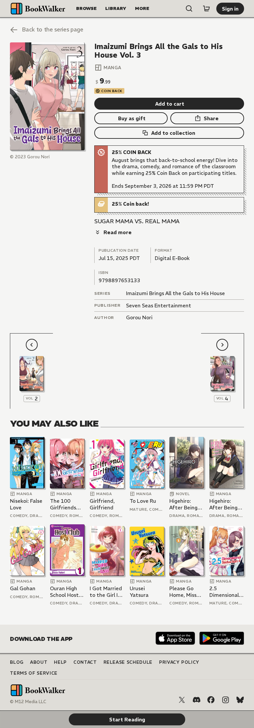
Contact (85, 662)
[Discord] (196, 700)
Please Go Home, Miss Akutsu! (182, 591)
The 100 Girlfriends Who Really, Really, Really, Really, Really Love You (66, 504)
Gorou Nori (139, 317)
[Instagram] (226, 700)
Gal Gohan (22, 588)
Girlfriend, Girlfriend (102, 504)
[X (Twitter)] (182, 700)
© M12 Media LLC (28, 702)
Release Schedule (128, 662)
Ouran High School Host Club (64, 591)
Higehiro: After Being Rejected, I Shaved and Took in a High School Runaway (186, 504)
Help (60, 662)
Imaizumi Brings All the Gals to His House (175, 293)
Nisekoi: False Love (26, 504)
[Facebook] (211, 700)
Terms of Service (33, 673)
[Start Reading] (47, 96)
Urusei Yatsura (139, 591)
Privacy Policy (179, 662)
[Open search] (189, 8)
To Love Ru (143, 501)
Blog (16, 662)
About (38, 662)
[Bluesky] (240, 700)
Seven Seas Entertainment (158, 305)
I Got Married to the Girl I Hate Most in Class (106, 591)
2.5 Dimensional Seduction (224, 591)
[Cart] (206, 8)
